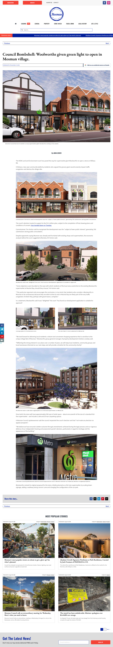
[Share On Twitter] (2, 329)
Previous (7, 43)
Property (108, 521)
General (52, 521)
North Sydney (44, 521)
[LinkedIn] (99, 499)
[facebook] (104, 2)
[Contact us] (2, 340)
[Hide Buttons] (1, 343)
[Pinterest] (103, 499)
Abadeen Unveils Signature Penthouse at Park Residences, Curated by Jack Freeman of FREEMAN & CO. (65, 35)
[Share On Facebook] (2, 325)
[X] (95, 499)
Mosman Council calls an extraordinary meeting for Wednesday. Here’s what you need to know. (28, 614)
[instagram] (108, 2)
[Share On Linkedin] (2, 333)
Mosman (49, 521)
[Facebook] (91, 499)
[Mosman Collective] (56, 8)
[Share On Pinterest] (2, 336)
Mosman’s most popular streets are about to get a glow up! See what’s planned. (27, 561)
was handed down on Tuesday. (41, 225)
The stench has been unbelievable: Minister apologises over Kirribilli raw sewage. (81, 614)
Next (107, 43)
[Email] (107, 499)
